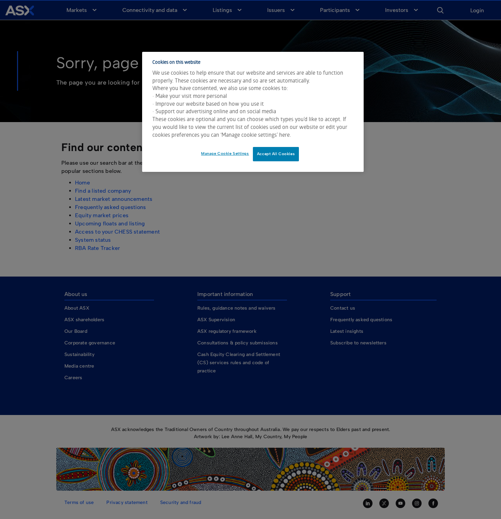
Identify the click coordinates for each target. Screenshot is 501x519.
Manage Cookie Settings (225, 153)
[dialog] (253, 112)
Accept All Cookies (276, 153)
